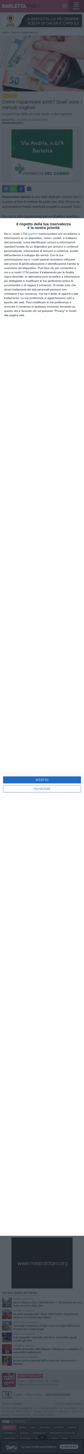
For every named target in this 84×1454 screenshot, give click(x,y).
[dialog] (42, 727)
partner (33, 233)
